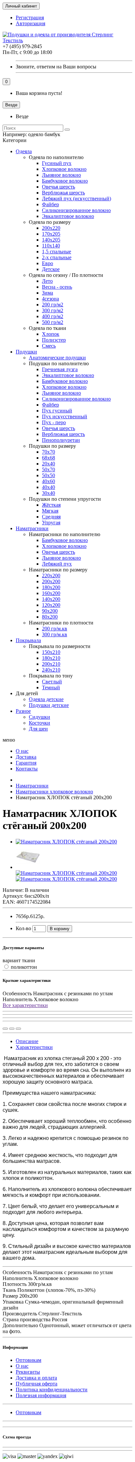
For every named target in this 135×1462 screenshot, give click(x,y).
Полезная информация (41, 1395)
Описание (27, 1041)
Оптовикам (28, 1360)
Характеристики (34, 1047)
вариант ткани (19, 960)
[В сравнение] (18, 1029)
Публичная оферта (36, 1383)
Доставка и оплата (36, 1378)
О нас (22, 1366)
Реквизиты (28, 1372)
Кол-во (23, 928)
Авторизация (30, 23)
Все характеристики (25, 1005)
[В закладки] (11, 1029)
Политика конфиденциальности (51, 1389)
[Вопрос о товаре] (5, 1029)
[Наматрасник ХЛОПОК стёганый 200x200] (66, 841)
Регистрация (30, 17)
